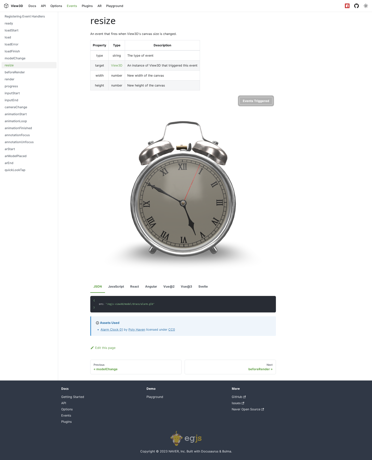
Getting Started (72, 397)
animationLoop (16, 121)
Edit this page (105, 348)
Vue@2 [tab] (169, 286)
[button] (366, 6)
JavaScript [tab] (116, 286)
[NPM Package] (347, 6)
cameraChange (16, 107)
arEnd (9, 163)
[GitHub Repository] (356, 6)
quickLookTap (15, 170)
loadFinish (12, 51)
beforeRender (15, 72)
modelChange (15, 58)
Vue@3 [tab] (186, 286)
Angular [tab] (151, 286)
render (9, 79)
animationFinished (18, 128)
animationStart (16, 114)
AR (99, 6)
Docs (32, 6)
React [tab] (134, 286)
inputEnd (11, 100)
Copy (269, 300)
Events (72, 6)
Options (56, 6)
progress (11, 86)
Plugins (87, 6)
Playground (114, 6)
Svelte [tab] (203, 286)
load (8, 37)
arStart (10, 149)
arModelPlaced (16, 156)
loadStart (11, 30)
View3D (116, 65)
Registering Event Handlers (25, 16)
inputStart (12, 93)
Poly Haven (136, 329)
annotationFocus (17, 135)
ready (9, 23)
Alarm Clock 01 (112, 329)
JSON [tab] (97, 286)
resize (9, 65)
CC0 (171, 329)
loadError (11, 44)
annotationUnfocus (19, 142)
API (43, 6)
